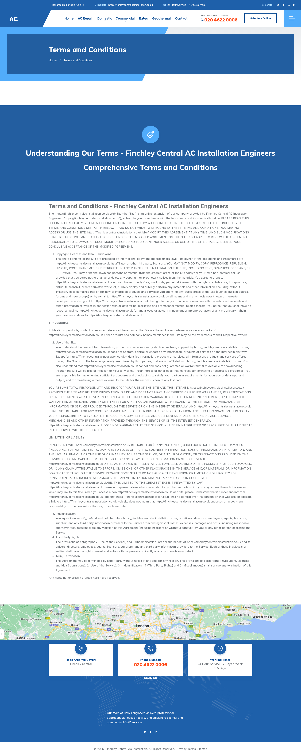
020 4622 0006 (220, 19)
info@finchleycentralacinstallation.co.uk (130, 4)
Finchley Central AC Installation (126, 749)
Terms (191, 749)
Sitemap (202, 749)
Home (69, 18)
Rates (143, 18)
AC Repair (85, 18)
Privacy (182, 749)
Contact (181, 18)
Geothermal (161, 18)
